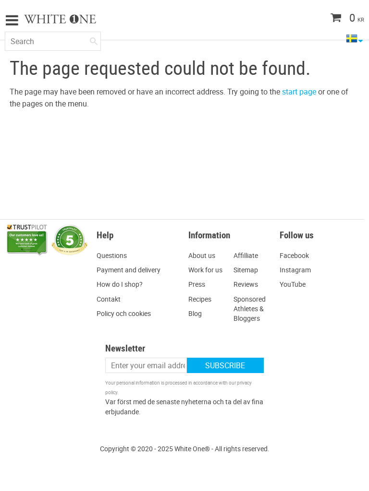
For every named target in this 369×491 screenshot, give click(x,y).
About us (201, 255)
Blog (195, 313)
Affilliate (246, 255)
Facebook (294, 255)
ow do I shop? (122, 284)
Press (196, 284)
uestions (114, 255)
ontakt (111, 299)
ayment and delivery (130, 269)
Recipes (199, 299)
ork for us (208, 269)
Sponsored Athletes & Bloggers (250, 308)
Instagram (295, 269)
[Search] (93, 39)
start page (299, 91)
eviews (248, 284)
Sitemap (246, 269)
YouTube (293, 284)
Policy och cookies (124, 313)
